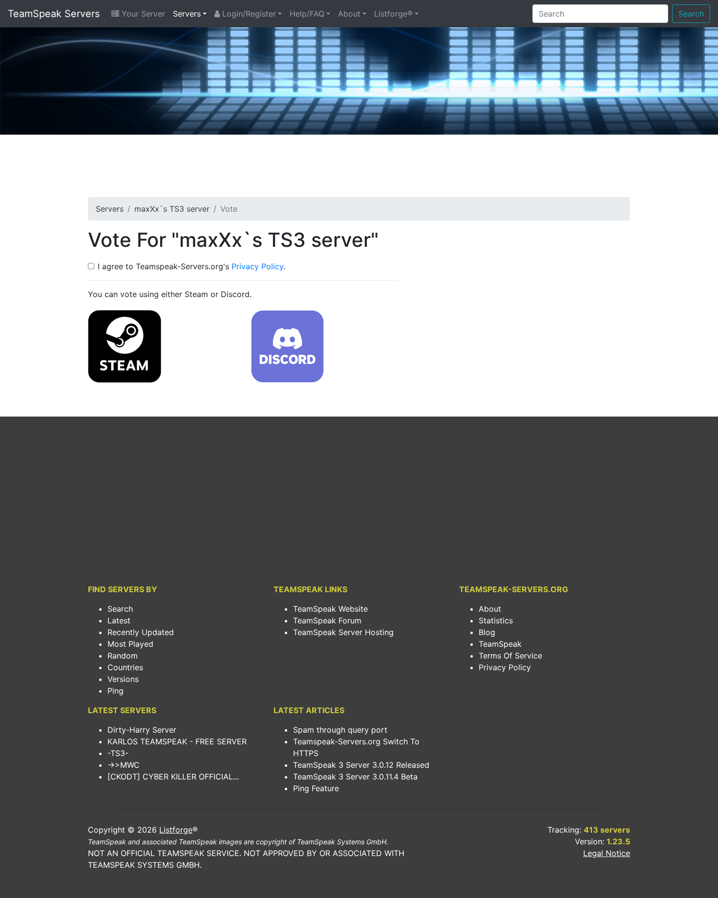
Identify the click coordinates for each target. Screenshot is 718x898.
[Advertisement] (359, 168)
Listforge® (393, 14)
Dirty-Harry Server (141, 730)
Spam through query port (340, 730)
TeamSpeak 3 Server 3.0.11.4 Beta (355, 776)
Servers (187, 14)
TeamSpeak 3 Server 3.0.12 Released (361, 765)
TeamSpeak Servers (54, 14)
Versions (123, 679)
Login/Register (248, 14)
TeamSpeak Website (330, 609)
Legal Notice (606, 853)
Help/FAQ (307, 14)
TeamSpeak (500, 644)
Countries (125, 667)
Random (122, 655)
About (349, 14)
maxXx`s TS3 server (172, 209)
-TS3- (117, 753)
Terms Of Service (510, 655)
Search (691, 14)
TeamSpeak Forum (327, 620)
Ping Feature (316, 788)
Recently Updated (140, 632)
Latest (118, 620)
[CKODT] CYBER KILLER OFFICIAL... (173, 776)
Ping (115, 691)
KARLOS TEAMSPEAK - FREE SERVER (177, 741)
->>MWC (123, 765)
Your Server (142, 14)
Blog (487, 632)
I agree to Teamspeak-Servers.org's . (191, 266)
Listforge (175, 830)
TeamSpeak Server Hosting (343, 632)
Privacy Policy (257, 266)
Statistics (496, 620)
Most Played (130, 644)
